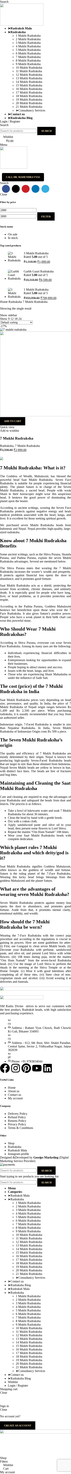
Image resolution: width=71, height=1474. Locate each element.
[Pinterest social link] (26, 189)
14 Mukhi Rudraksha (29, 81)
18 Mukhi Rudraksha (29, 96)
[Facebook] (5, 1068)
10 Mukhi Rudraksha (29, 67)
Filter (46, 216)
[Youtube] (37, 1068)
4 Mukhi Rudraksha (28, 46)
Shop (11, 1143)
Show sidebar (8, 315)
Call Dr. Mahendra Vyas (23, 177)
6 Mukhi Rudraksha (28, 53)
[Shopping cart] (1, 171)
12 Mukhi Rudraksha (29, 74)
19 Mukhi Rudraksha (29, 99)
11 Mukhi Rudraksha (29, 71)
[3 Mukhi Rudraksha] (14, 258)
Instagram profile (18, 1154)
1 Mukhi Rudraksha (28, 35)
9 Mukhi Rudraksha (28, 64)
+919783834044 (45, 1399)
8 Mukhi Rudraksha (28, 60)
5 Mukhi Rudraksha (28, 49)
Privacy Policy (17, 1124)
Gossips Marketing (45, 1157)
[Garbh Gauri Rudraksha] (14, 276)
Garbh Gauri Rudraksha (39, 271)
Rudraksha (15, 301)
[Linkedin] (47, 1068)
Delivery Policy (17, 1113)
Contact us (14, 1094)
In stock (13, 238)
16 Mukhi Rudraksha (29, 89)
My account (15, 1098)
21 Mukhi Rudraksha (29, 106)
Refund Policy (17, 1117)
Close (3, 194)
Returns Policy (17, 1120)
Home (4, 301)
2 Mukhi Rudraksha (28, 39)
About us (13, 1091)
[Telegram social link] (45, 189)
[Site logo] (21, 24)
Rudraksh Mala (17, 1150)
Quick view (7, 427)
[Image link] (21, 998)
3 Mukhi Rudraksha (28, 42)
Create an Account (17, 1425)
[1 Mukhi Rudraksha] (14, 294)
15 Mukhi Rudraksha (29, 85)
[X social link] (16, 189)
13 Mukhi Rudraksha (29, 78)
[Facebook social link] (6, 189)
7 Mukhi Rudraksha (28, 57)
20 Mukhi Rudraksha (29, 103)
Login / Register (18, 1385)
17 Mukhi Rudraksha (29, 92)
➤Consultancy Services (30, 110)
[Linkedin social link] (35, 189)
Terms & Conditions (20, 1128)
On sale (12, 234)
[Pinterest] (26, 1068)
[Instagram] (16, 1068)
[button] (12, 421)
